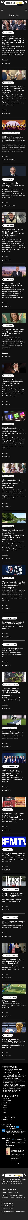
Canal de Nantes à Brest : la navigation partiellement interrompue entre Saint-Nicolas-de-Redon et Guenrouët (13, 534)
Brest (4, 1112)
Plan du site (10, 1206)
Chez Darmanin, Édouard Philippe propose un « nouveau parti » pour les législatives (13, 89)
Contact (4, 1214)
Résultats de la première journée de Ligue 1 (12, 649)
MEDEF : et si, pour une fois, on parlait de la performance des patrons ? (13, 139)
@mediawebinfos (18, 1139)
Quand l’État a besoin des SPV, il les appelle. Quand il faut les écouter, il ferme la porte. (13, 584)
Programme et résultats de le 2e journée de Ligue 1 (13, 623)
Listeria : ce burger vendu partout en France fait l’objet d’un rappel (13, 815)
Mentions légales (20, 1211)
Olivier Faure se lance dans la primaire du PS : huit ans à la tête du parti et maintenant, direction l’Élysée (13, 40)
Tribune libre (5, 1197)
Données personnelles (8, 1211)
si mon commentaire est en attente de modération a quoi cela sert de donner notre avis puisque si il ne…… (14, 1081)
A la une (5, 32)
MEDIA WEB (8, 1139)
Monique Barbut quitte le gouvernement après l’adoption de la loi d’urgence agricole (12, 962)
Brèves (10, 618)
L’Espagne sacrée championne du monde (11, 1002)
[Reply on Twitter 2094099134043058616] (7, 1163)
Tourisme (10, 526)
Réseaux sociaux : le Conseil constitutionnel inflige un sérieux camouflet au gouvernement (12, 483)
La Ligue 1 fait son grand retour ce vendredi (12, 733)
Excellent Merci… (8, 1070)
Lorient (5, 1110)
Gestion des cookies (7, 1208)
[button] (2, 10)
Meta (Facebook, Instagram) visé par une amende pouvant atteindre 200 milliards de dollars (14, 431)
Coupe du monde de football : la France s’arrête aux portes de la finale (13, 1041)
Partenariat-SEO (20, 1197)
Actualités (11, 133)
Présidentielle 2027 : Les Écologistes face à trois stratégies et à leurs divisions (13, 332)
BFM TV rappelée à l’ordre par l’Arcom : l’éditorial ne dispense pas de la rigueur (13, 855)
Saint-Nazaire (7, 1103)
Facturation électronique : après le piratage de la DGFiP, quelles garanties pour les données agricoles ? (13, 233)
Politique (10, 32)
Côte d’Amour (7, 1100)
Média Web (6, 1098)
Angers (5, 1105)
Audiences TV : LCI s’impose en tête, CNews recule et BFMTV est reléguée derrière (12, 772)
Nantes (5, 1107)
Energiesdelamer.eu (8, 1119)
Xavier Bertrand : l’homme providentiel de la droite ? (13, 185)
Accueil (4, 1206)
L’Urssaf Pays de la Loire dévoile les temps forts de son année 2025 (12, 895)
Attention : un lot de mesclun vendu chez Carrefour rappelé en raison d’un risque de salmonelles (11, 692)
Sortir (10, 1195)
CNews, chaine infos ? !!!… (10, 1091)
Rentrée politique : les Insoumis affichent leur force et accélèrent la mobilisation (12, 382)
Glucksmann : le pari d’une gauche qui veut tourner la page (12, 285)
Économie (15, 684)
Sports (14, 618)
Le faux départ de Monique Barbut (13, 922)
